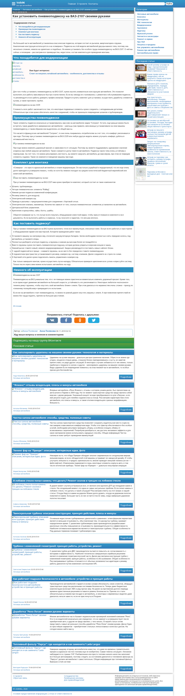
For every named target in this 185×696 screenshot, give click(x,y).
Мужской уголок (145, 33)
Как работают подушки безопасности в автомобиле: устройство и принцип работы (63, 578)
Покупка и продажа (146, 44)
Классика (141, 17)
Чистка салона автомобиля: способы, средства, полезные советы (52, 417)
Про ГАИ (141, 42)
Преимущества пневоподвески (31, 29)
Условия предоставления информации (30, 693)
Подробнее (126, 377)
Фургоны (141, 31)
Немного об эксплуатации (29, 37)
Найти (169, 4)
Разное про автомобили (148, 50)
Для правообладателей (74, 680)
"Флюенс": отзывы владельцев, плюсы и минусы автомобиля (50, 385)
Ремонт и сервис (145, 39)
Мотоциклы (142, 19)
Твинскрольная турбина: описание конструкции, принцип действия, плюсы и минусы (64, 513)
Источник (17, 306)
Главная (72, 3)
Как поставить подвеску (28, 34)
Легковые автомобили (21, 378)
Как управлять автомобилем (150, 47)
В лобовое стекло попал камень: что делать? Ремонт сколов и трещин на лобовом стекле (67, 480)
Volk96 (20, 2)
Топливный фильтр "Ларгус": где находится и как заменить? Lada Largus (56, 644)
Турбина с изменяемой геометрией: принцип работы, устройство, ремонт (57, 545)
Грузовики (142, 28)
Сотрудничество (71, 676)
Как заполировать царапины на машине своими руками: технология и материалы (63, 352)
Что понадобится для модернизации (34, 27)
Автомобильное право (147, 53)
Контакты (93, 3)
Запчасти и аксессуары (147, 36)
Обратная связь (20, 678)
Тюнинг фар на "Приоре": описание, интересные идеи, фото (49, 450)
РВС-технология (144, 22)
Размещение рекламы (73, 678)
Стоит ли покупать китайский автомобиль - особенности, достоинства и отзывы (66, 73)
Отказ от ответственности (60, 693)
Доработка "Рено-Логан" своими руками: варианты (44, 611)
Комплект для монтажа (28, 32)
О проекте (82, 3)
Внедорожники (144, 25)
